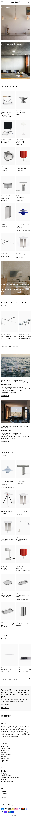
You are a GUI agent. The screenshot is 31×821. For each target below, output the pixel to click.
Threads (3, 797)
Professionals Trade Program (10, 777)
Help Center (4, 746)
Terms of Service (6, 754)
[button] (26, 2)
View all (3, 306)
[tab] (2, 346)
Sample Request (6, 775)
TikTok (3, 795)
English (3, 815)
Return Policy (5, 750)
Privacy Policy (5, 758)
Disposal (3, 756)
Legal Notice (4, 761)
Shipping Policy (5, 748)
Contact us (4, 773)
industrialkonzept (9, 805)
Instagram (4, 793)
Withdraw (3, 752)
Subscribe (4, 707)
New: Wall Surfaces (7, 781)
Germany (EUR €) (12, 815)
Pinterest (3, 791)
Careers (3, 779)
